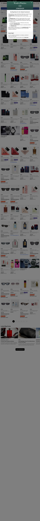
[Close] (31, 2)
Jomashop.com (12, 18)
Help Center (26, 37)
